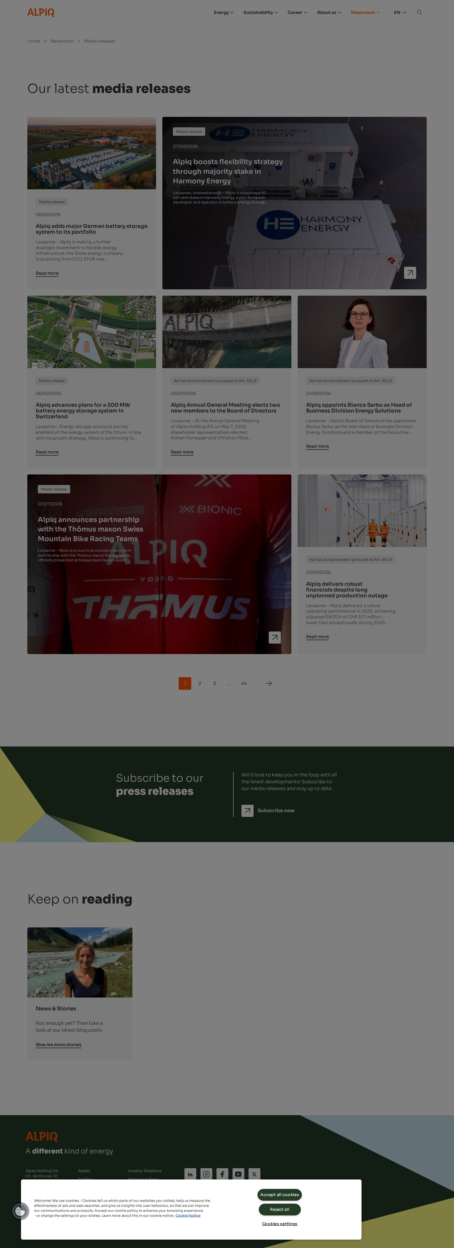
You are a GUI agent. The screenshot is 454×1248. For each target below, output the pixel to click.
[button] (20, 1211)
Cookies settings (280, 1223)
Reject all (279, 1209)
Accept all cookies (279, 1194)
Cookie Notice (188, 1216)
